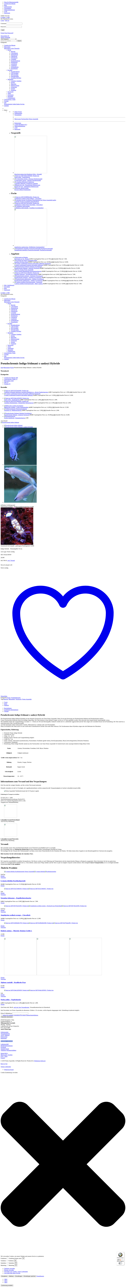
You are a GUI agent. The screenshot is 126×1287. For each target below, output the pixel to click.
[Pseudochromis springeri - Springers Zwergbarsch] (28, 276)
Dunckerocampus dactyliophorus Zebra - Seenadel (28, 174)
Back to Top (4, 1064)
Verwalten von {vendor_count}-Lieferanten (16, 1271)
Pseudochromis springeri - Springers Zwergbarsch (28, 277)
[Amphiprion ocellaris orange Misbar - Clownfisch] (26, 197)
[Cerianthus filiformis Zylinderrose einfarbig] (24, 182)
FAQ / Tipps (4, 1056)
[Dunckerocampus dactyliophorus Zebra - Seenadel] (30, 172)
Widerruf (7, 1035)
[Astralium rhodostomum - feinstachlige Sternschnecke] (16, 401)
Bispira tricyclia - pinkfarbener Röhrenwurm (26, 186)
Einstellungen (18, 1276)
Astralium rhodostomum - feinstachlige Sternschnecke (19, 403)
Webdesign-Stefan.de (40, 1061)
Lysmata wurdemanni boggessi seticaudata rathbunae (28, 265)
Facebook (3, 1047)
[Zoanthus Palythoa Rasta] (25, 260)
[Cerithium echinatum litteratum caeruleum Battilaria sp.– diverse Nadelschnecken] (16, 390)
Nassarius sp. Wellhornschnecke (13, 410)
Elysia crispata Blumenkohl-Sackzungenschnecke (28, 271)
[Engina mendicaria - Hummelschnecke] (9, 416)
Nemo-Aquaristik (5, 37)
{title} (5, 1279)
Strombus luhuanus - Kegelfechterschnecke (26, 274)
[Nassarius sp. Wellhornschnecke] (15, 409)
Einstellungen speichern (30, 1276)
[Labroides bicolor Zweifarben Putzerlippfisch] (35, 200)
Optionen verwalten (9, 1268)
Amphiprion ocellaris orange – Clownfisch (15, 915)
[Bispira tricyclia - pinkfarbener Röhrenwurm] (27, 185)
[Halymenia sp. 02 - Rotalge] (21, 257)
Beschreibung (8, 708)
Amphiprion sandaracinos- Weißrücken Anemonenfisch (29, 247)
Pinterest (6, 705)
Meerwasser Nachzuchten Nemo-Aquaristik (26, 119)
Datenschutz (17, 123)
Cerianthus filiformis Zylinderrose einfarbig (26, 183)
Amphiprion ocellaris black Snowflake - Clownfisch (28, 204)
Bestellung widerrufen (7, 1041)
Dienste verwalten (9, 1270)
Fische (12, 367)
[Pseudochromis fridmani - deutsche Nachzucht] (28, 266)
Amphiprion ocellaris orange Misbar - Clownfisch (27, 198)
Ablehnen (11, 1276)
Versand (6, 711)
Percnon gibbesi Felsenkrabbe (22, 189)
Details (2, 876)
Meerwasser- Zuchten (6, 1055)
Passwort (3, 26)
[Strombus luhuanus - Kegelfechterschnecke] (26, 273)
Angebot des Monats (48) (11, 377)
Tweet (5, 702)
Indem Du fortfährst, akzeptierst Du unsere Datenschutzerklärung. (20, 1015)
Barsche (6, 699)
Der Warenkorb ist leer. (7, 19)
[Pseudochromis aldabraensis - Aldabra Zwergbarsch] (29, 279)
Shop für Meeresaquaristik (11, 2)
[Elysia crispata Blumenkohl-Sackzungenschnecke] (23, 269)
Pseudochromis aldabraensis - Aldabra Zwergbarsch (28, 280)
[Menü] (123, 1253)
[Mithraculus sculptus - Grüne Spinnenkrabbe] (13, 405)
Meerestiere (7, 367)
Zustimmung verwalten (7, 1285)
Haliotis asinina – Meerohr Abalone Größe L (16, 931)
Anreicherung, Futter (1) (10, 379)
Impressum (7, 13)
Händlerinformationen (7, 1045)
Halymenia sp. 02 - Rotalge (22, 259)
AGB (5, 11)
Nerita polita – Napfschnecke (11, 1000)
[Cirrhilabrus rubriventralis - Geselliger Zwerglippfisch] (22, 206)
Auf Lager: (4, 551)
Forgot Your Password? (7, 33)
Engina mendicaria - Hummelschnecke (14, 418)
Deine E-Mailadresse (6, 1013)
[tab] (64, 708)
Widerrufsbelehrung (9, 10)
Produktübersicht (15, 697)
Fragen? (3, 1058)
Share (5, 703)
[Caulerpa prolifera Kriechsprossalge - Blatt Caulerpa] (28, 282)
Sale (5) (6, 382)
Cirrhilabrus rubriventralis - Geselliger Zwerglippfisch (28, 208)
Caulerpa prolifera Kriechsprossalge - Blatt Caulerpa (28, 283)
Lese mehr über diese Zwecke (12, 1273)
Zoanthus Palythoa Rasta (21, 262)
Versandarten (7, 8)
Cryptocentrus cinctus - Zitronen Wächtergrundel (27, 180)
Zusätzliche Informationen (11, 709)
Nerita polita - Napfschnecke (22, 177)
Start (2, 367)
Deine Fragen (18, 111)
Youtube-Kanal (5, 1049)
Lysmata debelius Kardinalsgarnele (13, 881)
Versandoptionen (5, 1033)
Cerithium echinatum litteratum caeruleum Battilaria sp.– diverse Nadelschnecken (26, 392)
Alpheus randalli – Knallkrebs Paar (13, 982)
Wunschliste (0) (5, 36)
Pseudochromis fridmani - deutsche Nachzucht (27, 268)
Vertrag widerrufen (6, 1066)
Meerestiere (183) (9, 381)
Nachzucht (18, 699)
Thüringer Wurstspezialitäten (8, 1050)
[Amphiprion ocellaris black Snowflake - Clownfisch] (26, 203)
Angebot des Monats (9, 3)
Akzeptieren (4, 1276)
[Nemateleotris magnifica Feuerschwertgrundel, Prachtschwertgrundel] (33, 248)
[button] (63, 1164)
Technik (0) (7, 384)
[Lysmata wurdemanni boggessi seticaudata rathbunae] (32, 263)
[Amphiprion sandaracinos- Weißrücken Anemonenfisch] (30, 245)
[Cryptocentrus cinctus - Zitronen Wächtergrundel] (28, 179)
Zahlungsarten (8, 6)
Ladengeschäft (5, 1044)
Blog (5, 5)
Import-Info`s (4, 1053)
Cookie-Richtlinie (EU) (20, 124)
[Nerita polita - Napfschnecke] (26, 176)
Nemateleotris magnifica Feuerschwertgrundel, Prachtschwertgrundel (33, 250)
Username (3, 23)
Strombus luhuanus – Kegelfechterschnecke (16, 898)
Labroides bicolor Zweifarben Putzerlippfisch (26, 201)
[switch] (120, 1263)
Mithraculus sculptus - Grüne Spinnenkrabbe (16, 407)
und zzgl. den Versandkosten (21, 1007)
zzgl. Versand (11, 560)
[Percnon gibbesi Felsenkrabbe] (21, 188)
